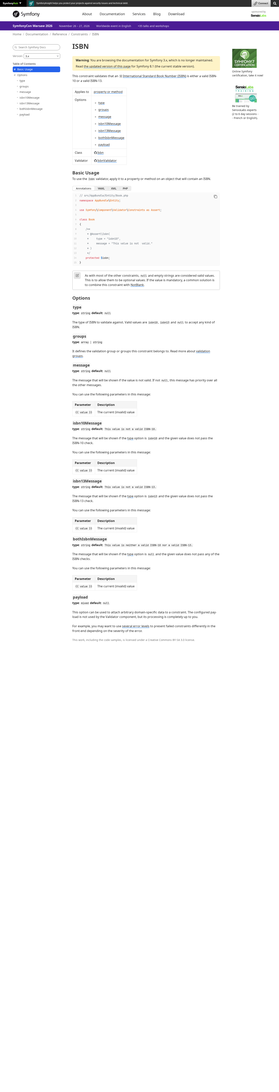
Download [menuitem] (176, 14)
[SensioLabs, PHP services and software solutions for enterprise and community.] (258, 15)
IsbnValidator (107, 160)
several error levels (135, 626)
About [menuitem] (87, 14)
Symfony (10, 3)
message (25, 92)
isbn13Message (29, 103)
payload (25, 114)
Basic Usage (25, 69)
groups (24, 86)
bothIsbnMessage (31, 109)
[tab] (84, 188)
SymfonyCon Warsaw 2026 (32, 26)
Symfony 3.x (158, 60)
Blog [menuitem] (157, 14)
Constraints (79, 34)
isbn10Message (29, 97)
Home (17, 34)
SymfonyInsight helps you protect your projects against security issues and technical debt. (82, 3)
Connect (263, 3)
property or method (108, 92)
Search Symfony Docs (32, 47)
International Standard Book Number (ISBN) (154, 76)
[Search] (275, 3)
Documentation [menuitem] (112, 14)
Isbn (100, 152)
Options (22, 75)
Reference (59, 34)
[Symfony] (44, 14)
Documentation (37, 34)
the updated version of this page (107, 66)
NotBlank (137, 285)
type (22, 80)
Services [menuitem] (139, 14)
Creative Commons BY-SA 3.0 (166, 640)
